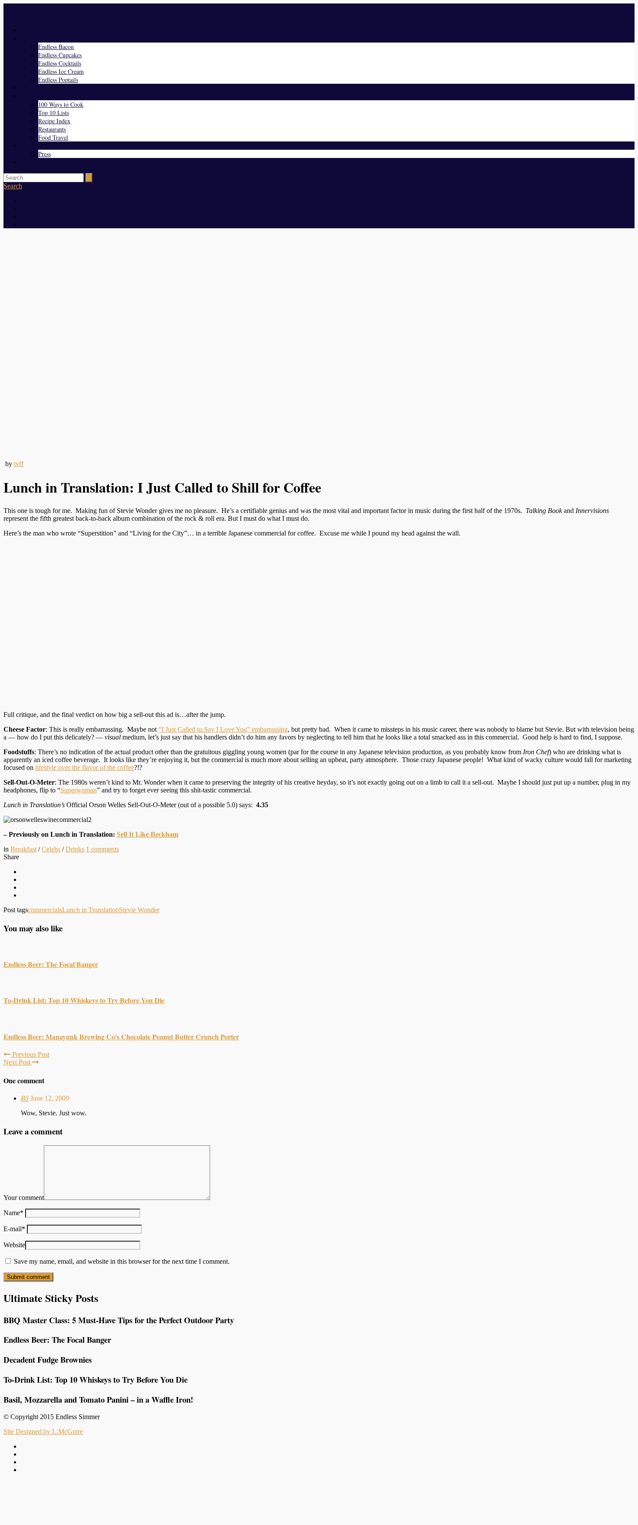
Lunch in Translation (90, 910)
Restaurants (52, 129)
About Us (32, 145)
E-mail (14, 1228)
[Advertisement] (319, 1500)
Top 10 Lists (53, 112)
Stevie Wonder (139, 910)
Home (28, 30)
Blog (27, 88)
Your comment (23, 1197)
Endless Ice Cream (61, 71)
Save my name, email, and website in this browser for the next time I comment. (122, 1261)
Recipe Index (54, 121)
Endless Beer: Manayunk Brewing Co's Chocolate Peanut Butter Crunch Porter (121, 1037)
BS (25, 1098)
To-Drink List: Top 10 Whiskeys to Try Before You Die (83, 1000)
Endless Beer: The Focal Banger (50, 964)
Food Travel (53, 137)
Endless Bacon (56, 47)
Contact (30, 162)
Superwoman (78, 790)
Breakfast (23, 849)
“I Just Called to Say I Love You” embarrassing (223, 729)
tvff (18, 463)
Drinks (75, 849)
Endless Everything (45, 38)
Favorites (32, 96)
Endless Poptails (58, 80)
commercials (45, 910)
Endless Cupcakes (60, 55)
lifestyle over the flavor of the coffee (84, 767)
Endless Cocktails (59, 63)
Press (44, 154)
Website (14, 1245)
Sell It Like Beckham (147, 834)
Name (13, 1212)
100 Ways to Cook (60, 104)
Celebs (51, 849)
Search (12, 186)
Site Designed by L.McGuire (43, 1431)
